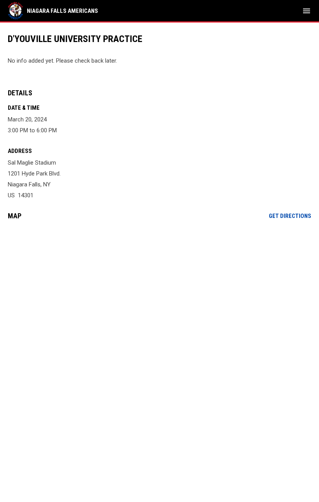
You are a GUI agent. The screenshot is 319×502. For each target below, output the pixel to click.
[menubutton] (306, 11)
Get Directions (290, 215)
